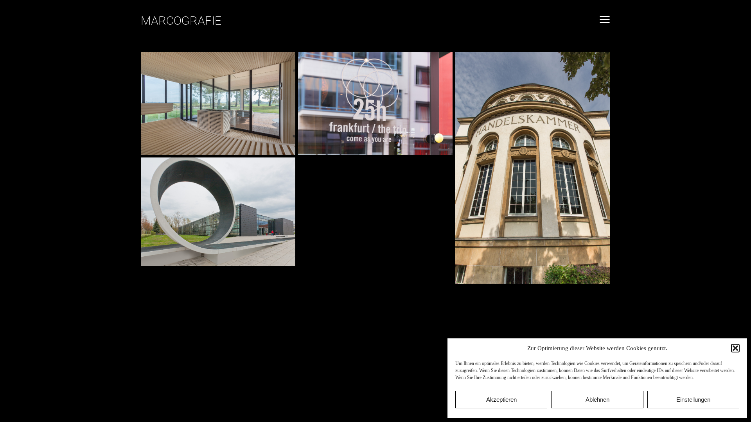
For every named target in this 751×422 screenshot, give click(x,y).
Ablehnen (597, 399)
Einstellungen (693, 399)
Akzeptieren (501, 399)
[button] (735, 348)
